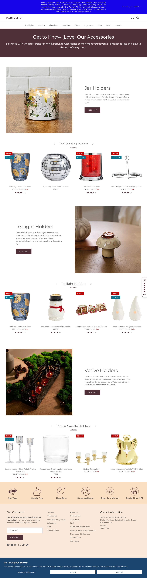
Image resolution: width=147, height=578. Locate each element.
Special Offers (53, 530)
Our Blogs (74, 541)
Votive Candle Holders (73, 426)
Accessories (52, 516)
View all (73, 147)
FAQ (72, 523)
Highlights (29, 25)
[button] (144, 287)
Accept (73, 572)
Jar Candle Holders (73, 143)
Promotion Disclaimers (80, 534)
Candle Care (75, 537)
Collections (51, 523)
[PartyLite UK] (14, 18)
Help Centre (75, 516)
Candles (41, 25)
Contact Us (75, 519)
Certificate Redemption (80, 527)
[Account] (132, 17)
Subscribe (15, 537)
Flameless (53, 25)
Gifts (100, 25)
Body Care (66, 25)
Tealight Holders (73, 283)
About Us (74, 512)
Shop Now (92, 110)
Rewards (118, 25)
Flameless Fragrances (56, 519)
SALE (108, 25)
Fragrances (88, 25)
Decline (119, 572)
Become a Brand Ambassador (83, 530)
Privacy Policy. (121, 566)
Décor (77, 25)
